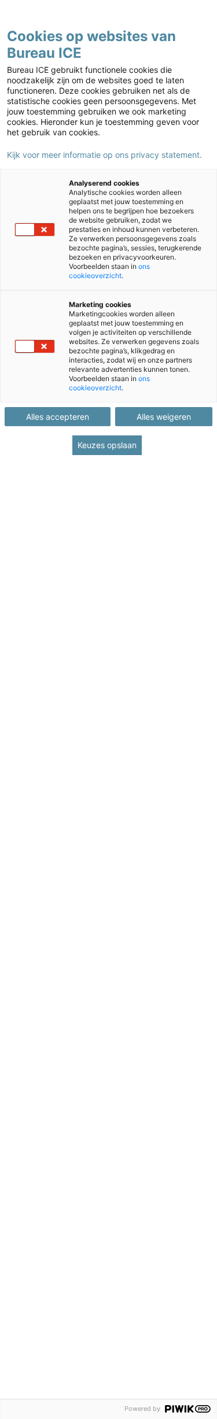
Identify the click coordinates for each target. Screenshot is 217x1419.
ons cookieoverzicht (109, 271)
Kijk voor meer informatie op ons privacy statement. (104, 155)
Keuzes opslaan (107, 445)
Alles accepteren (57, 417)
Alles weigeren (164, 417)
